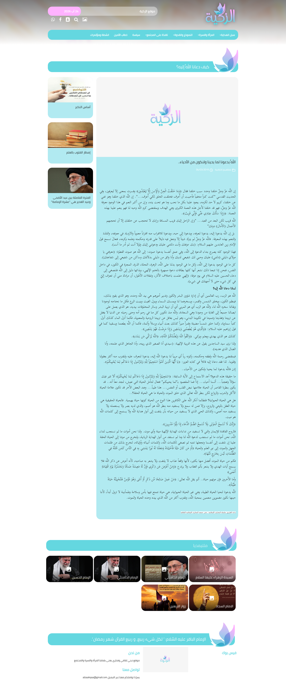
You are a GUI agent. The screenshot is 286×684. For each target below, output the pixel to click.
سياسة (136, 34)
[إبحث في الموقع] (76, 19)
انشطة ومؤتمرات (99, 34)
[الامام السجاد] (212, 612)
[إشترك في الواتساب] (52, 19)
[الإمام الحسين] (69, 583)
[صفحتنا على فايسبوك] (59, 19)
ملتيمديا (200, 545)
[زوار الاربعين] (164, 612)
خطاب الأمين (120, 34)
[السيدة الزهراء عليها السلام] (212, 583)
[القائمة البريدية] (67, 19)
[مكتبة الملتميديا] (84, 19)
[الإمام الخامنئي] (164, 583)
